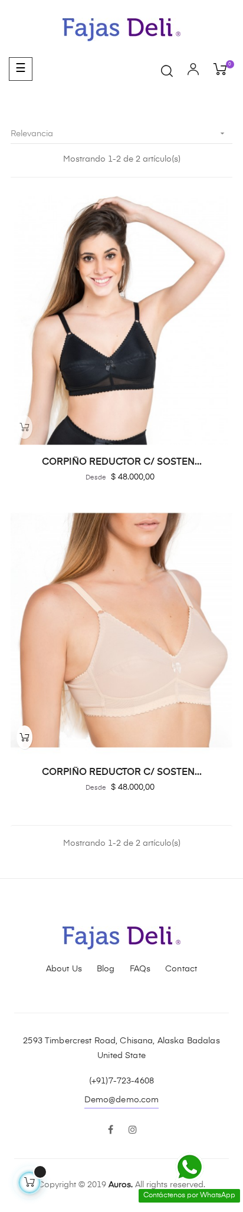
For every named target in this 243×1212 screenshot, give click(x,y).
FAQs (140, 969)
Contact (181, 969)
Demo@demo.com (121, 1100)
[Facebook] (110, 1130)
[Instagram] (133, 1130)
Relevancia (119, 133)
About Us (64, 969)
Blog (106, 969)
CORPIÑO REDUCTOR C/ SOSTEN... (122, 462)
